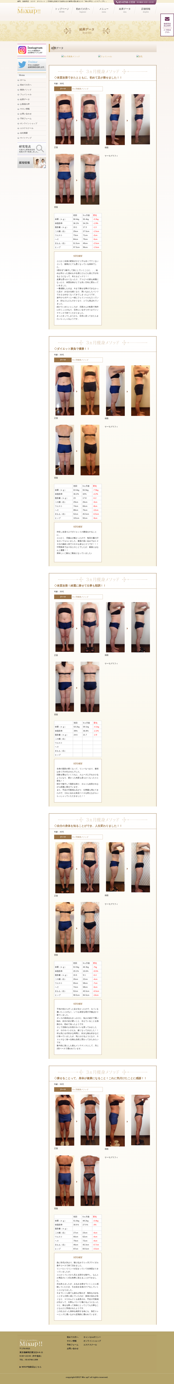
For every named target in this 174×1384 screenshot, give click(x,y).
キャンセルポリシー (92, 1337)
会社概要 (24, 133)
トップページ (62, 10)
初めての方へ (83, 10)
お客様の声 (25, 104)
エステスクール (26, 128)
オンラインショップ (28, 123)
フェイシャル (26, 94)
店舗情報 (145, 10)
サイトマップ (26, 138)
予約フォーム (26, 118)
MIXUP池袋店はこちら (31, 1367)
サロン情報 (25, 109)
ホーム (23, 80)
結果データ (125, 10)
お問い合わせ (26, 114)
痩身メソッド (26, 90)
